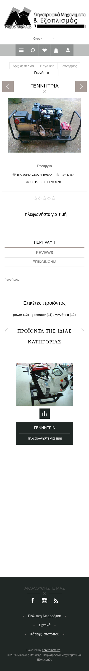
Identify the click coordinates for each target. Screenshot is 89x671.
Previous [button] (6, 331)
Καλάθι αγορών (56, 50)
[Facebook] (33, 601)
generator (39, 314)
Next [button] (83, 331)
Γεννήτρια (44, 428)
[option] (44, 396)
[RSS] (55, 601)
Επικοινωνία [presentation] (45, 262)
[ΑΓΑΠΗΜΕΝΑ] (44, 50)
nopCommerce (51, 650)
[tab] (44, 243)
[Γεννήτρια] (8, 86)
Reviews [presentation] (44, 253)
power (17, 314)
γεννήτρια (62, 314)
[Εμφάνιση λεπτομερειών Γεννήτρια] (44, 384)
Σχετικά (44, 625)
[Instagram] (44, 601)
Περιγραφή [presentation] (44, 242)
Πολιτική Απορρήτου (44, 616)
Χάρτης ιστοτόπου (44, 634)
